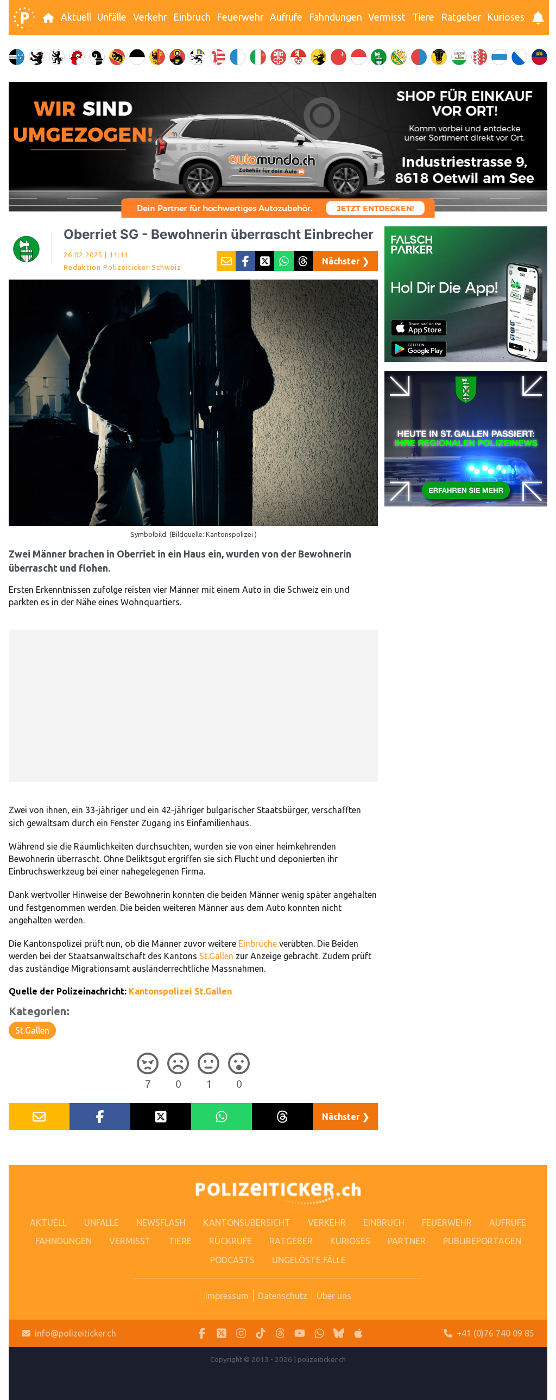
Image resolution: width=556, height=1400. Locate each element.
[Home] (24, 18)
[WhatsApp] (319, 1333)
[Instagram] (241, 1333)
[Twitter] (221, 1333)
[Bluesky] (338, 1333)
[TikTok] (260, 1333)
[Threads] (280, 1333)
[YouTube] (299, 1333)
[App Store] (358, 1333)
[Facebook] (202, 1333)
